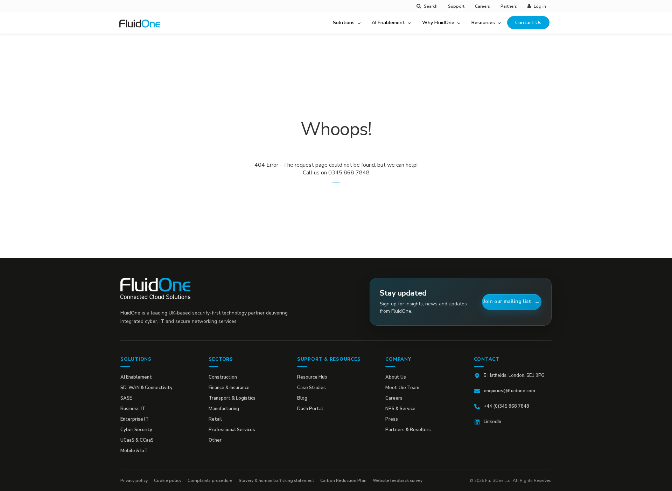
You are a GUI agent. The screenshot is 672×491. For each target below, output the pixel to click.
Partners (508, 6)
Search (431, 6)
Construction (223, 377)
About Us (395, 377)
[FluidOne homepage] (155, 288)
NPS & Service (400, 409)
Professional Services (232, 430)
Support (456, 6)
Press (391, 419)
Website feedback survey (397, 480)
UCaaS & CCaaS (137, 440)
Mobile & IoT (134, 451)
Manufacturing (224, 409)
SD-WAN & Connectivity (146, 388)
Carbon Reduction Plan (343, 480)
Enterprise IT (134, 419)
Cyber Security (136, 430)
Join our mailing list (507, 301)
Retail (215, 419)
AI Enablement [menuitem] (388, 22)
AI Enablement (136, 377)
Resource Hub (312, 377)
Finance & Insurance (229, 388)
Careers (482, 6)
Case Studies (311, 388)
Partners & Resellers (408, 430)
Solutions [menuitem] (344, 22)
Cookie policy (167, 480)
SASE (126, 398)
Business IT (132, 409)
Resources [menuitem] (483, 22)
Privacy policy (134, 480)
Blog (302, 398)
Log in (540, 6)
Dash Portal (310, 409)
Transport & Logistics (232, 398)
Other (215, 440)
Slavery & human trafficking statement (276, 480)
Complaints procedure (210, 480)
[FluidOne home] (142, 28)
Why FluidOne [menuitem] (438, 22)
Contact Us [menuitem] (528, 22)
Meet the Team (402, 388)
